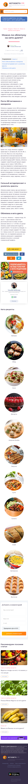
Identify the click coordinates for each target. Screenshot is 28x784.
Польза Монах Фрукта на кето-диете (13, 701)
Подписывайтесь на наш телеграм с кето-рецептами (13, 19)
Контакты (12, 763)
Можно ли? (3, 725)
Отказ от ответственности (20, 763)
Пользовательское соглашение (14, 765)
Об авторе (14, 301)
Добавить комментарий (14, 633)
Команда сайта (5, 763)
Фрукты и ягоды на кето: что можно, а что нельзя (14, 671)
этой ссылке (4, 754)
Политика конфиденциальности (14, 766)
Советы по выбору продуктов (8, 667)
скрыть (14, 59)
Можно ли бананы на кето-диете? (12, 728)
